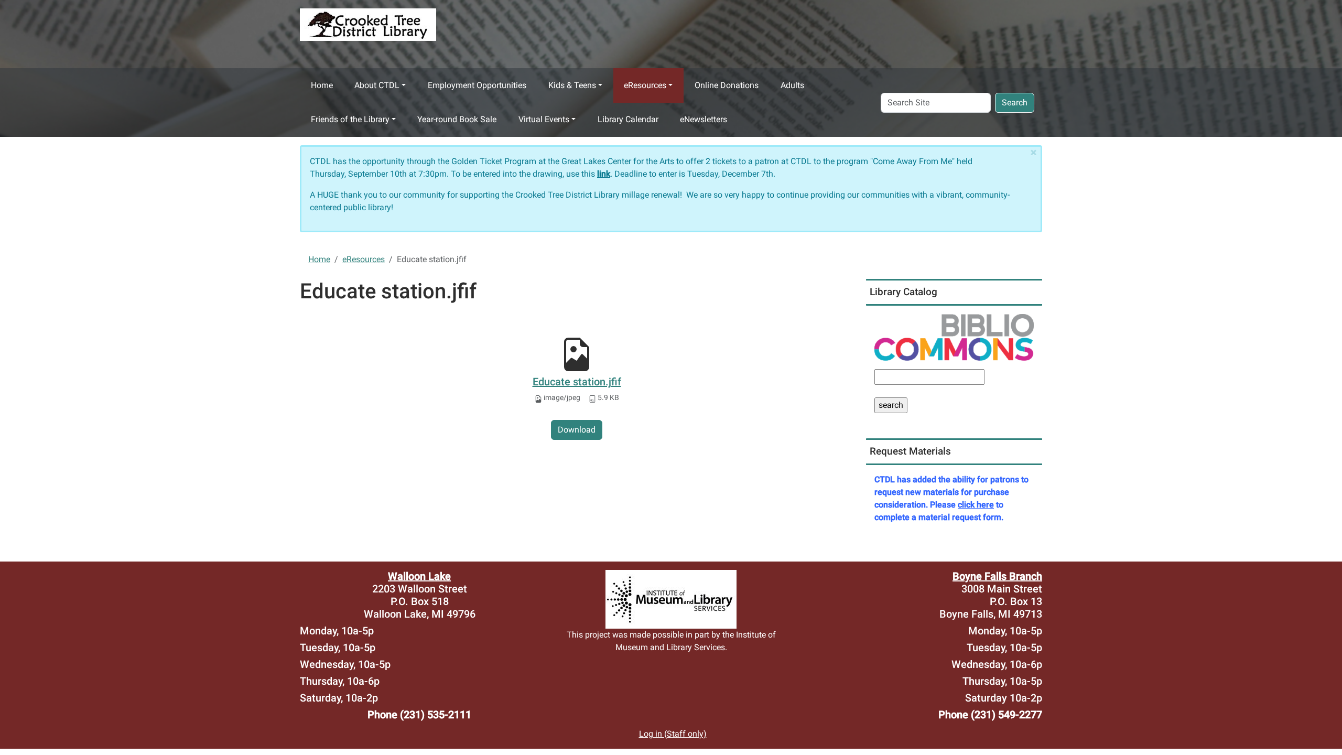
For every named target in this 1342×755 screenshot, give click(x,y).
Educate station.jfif (577, 381)
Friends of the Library (350, 119)
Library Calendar (628, 119)
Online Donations (727, 85)
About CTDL (376, 85)
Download (577, 430)
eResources (645, 85)
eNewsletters (703, 119)
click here (976, 505)
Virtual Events (543, 119)
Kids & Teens (572, 85)
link (603, 174)
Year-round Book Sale (456, 119)
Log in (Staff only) (673, 734)
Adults (792, 85)
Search (1014, 102)
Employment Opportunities (477, 85)
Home (322, 85)
